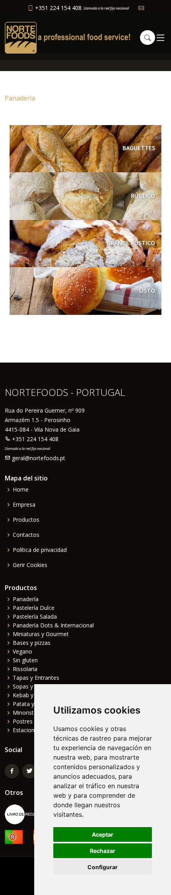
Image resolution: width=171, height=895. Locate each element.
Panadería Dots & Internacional (53, 625)
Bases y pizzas (32, 643)
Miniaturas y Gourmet (41, 634)
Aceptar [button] (102, 834)
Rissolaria (25, 669)
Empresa (24, 504)
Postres (23, 721)
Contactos (26, 535)
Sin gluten (25, 660)
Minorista (25, 713)
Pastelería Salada (35, 616)
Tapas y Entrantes (36, 678)
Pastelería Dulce (33, 608)
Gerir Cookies (30, 565)
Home (21, 489)
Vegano (22, 651)
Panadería (26, 599)
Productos (26, 520)
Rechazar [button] (102, 850)
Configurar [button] (102, 867)
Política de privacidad (40, 550)
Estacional (26, 730)
